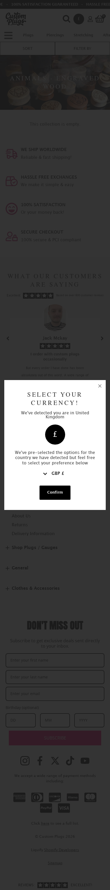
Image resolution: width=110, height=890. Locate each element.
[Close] (100, 386)
